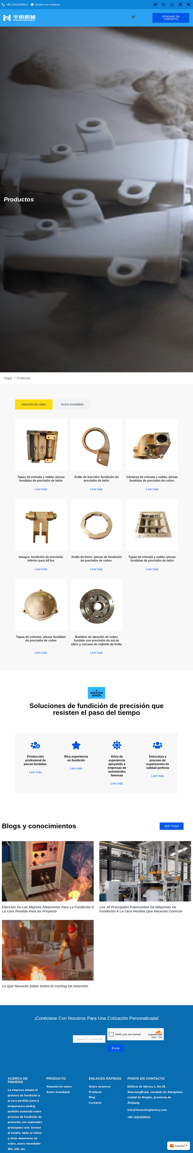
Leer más (41, 489)
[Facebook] (155, 4)
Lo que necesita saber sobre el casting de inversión (45, 986)
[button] (133, 17)
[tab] (34, 404)
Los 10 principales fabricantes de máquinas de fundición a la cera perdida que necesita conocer (140, 909)
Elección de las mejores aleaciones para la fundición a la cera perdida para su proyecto (48, 909)
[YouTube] (188, 4)
